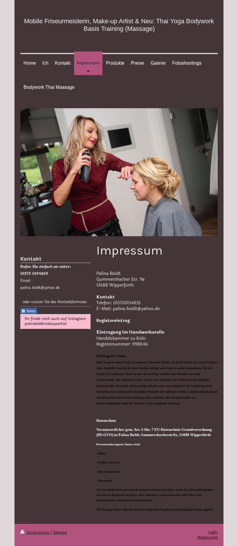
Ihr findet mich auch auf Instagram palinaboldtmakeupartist (55, 321)
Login (213, 532)
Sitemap (60, 533)
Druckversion (38, 533)
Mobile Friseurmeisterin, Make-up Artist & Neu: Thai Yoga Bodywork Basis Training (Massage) (119, 24)
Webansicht (207, 537)
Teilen (30, 311)
